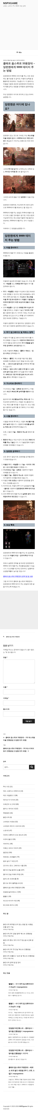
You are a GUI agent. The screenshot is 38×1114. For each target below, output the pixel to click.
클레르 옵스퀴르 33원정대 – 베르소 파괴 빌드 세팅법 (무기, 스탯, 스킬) (22, 1070)
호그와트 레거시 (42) (10, 905)
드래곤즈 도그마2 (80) (11, 804)
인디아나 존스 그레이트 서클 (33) (15, 865)
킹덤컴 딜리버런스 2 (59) (12, 892)
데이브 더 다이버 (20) (10, 800)
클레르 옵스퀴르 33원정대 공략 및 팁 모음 (18, 576)
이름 (5, 687)
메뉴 (20, 52)
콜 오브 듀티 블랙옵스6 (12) (13, 883)
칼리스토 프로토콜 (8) (11, 879)
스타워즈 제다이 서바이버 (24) (14, 826)
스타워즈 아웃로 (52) (10, 822)
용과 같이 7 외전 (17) (10, 861)
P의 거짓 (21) (8, 786)
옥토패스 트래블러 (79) (11, 857)
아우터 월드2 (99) (9, 839)
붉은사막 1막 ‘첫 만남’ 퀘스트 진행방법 (17, 949)
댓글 (5, 657)
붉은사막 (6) (7, 817)
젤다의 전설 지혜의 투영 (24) (13, 874)
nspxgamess (20, 60)
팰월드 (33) (7, 896)
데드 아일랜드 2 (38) (10, 795)
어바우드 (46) (8, 844)
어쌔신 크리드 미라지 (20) (12, 848)
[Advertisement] (19, 27)
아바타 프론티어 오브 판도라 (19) (15, 835)
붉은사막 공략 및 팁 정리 (12, 962)
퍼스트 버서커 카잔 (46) (11, 901)
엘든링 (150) (7, 852)
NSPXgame (10, 3)
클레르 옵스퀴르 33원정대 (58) (14, 887)
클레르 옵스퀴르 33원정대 (13, 636)
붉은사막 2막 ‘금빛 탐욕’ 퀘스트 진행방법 (17, 933)
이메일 (6, 698)
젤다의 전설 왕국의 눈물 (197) (13, 870)
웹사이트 (6, 709)
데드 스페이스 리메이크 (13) (13, 791)
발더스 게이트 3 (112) (10, 808)
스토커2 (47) (7, 830)
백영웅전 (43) (8, 813)
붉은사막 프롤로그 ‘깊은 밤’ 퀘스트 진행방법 (18, 956)
